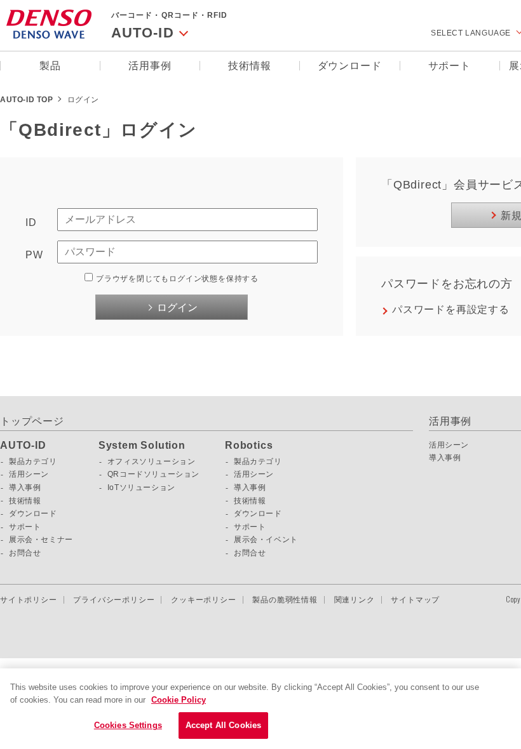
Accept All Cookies (223, 725)
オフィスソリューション (151, 461)
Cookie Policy (178, 700)
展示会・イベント (266, 539)
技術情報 (249, 65)
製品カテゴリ (33, 461)
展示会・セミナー (41, 539)
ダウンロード (350, 65)
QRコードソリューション (153, 474)
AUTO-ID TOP (26, 99)
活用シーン (29, 474)
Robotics (249, 446)
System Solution (142, 446)
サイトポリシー (28, 600)
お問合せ (25, 552)
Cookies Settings (128, 725)
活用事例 (149, 65)
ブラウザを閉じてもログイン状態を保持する (177, 278)
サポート (449, 65)
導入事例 (25, 487)
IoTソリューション (141, 487)
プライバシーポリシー (113, 600)
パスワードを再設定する (451, 309)
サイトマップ (415, 600)
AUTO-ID (23, 446)
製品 (50, 65)
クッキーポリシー (203, 600)
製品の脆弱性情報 (284, 600)
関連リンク (354, 600)
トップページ (32, 421)
